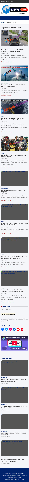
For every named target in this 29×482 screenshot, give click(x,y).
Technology (4, 377)
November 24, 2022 (5, 436)
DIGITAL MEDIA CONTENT (14, 477)
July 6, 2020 (4, 193)
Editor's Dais (4, 83)
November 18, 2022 (5, 463)
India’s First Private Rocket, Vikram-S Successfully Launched (13, 460)
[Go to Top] (26, 474)
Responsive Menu (22, 1)
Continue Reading (6, 62)
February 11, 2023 (5, 410)
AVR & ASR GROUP (19, 479)
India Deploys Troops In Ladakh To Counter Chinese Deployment (12, 50)
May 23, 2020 (4, 293)
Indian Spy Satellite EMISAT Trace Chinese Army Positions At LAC (12, 119)
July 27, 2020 (4, 122)
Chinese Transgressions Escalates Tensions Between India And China (12, 290)
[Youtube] (18, 470)
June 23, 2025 (4, 383)
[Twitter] (16, 470)
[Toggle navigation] (3, 18)
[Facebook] (11, 470)
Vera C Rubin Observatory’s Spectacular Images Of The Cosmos (13, 380)
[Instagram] (13, 470)
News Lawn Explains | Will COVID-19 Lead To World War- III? (13, 85)
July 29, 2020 (4, 88)
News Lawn (14, 473)
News (2, 48)
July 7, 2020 (4, 158)
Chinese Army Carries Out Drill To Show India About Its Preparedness (14, 257)
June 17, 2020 (4, 227)
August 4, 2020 (4, 53)
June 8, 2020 (4, 260)
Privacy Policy (21, 473)
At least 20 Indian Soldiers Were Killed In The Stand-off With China (14, 224)
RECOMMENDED (7, 358)
